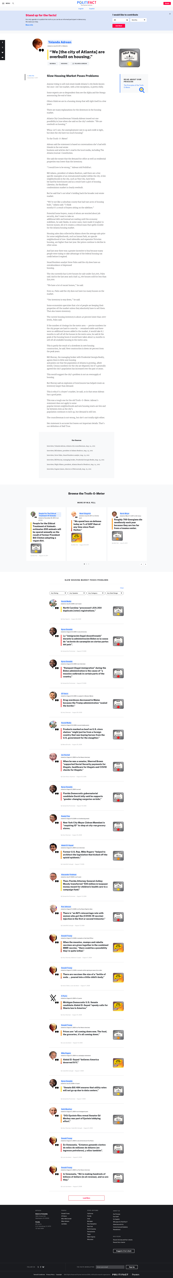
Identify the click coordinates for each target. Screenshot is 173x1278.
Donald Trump (66, 936)
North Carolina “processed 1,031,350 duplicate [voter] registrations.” (82, 609)
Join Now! (118, 26)
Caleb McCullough (68, 864)
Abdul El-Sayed (67, 845)
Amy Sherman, (67, 957)
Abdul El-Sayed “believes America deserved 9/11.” (81, 1061)
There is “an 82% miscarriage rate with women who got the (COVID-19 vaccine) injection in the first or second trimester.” (84, 916)
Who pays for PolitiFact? (120, 1222)
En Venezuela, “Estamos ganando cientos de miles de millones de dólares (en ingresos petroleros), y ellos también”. (84, 1147)
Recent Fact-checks (119, 1242)
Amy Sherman (67, 712)
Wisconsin (90, 1239)
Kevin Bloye (124, 513)
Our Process (116, 1214)
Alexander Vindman (68, 875)
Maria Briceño (67, 744)
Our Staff (116, 1216)
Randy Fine (65, 816)
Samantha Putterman (69, 651)
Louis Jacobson (74, 985)
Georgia (53, 63)
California (90, 1213)
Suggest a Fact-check (123, 1251)
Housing (64, 63)
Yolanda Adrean (59, 42)
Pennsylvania (91, 1231)
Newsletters (116, 1229)
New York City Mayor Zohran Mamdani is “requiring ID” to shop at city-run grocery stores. (84, 825)
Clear (122, 588)
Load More (86, 1198)
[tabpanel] (46, 534)
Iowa (88, 1218)
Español (92, 9)
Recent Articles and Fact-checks (122, 1240)
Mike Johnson (65, 1221)
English (80, 9)
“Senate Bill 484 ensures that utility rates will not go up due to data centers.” (85, 1089)
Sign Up (132, 1267)
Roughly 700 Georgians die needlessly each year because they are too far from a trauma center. (128, 523)
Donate (167, 3)
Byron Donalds (66, 629)
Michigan (90, 1221)
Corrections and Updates (120, 1227)
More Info (29, 25)
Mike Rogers (66, 1053)
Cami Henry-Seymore (69, 776)
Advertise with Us (118, 1224)
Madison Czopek (76, 957)
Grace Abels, (66, 985)
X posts (64, 996)
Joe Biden (64, 1224)
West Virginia (91, 1237)
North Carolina (91, 1229)
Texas (89, 1234)
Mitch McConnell (66, 1218)
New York (90, 1226)
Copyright (59, 1274)
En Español (116, 1219)
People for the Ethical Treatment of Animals (47, 515)
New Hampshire (92, 1224)
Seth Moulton (66, 1109)
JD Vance (64, 694)
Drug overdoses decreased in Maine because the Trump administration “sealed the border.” (85, 703)
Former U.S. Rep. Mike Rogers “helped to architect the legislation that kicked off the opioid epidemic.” (85, 854)
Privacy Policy (50, 1274)
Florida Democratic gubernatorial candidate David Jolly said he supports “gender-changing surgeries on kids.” (83, 796)
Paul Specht (66, 619)
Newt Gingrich (85, 513)
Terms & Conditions (39, 1274)
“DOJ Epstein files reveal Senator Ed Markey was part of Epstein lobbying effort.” (82, 1118)
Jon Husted (65, 755)
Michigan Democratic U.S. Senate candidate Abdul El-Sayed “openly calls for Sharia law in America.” (85, 1005)
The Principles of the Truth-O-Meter (134, 86)
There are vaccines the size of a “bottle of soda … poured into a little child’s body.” (84, 975)
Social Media (66, 601)
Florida (89, 1216)
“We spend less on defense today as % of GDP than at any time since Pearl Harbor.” (87, 525)
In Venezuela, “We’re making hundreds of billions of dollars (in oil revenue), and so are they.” (85, 1177)
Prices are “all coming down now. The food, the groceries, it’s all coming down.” (85, 1033)
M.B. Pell (31, 75)
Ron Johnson (66, 907)
